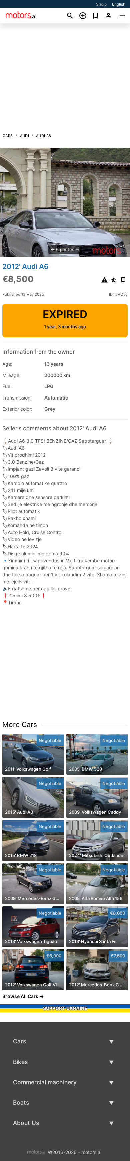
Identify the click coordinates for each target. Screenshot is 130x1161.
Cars (8, 135)
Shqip (101, 4)
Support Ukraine (65, 1008)
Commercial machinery (45, 1082)
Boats (21, 1102)
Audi (24, 135)
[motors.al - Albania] (36, 1151)
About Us (26, 1123)
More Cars (19, 724)
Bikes (20, 1061)
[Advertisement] (65, 80)
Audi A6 (43, 135)
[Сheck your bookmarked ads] (95, 15)
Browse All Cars (20, 996)
